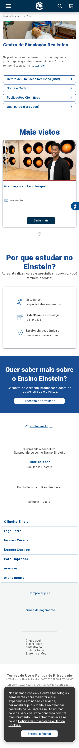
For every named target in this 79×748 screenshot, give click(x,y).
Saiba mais (41, 220)
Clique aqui (33, 640)
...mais (40, 65)
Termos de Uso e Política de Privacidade (39, 675)
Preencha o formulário (39, 401)
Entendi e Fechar (39, 734)
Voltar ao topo (41, 426)
